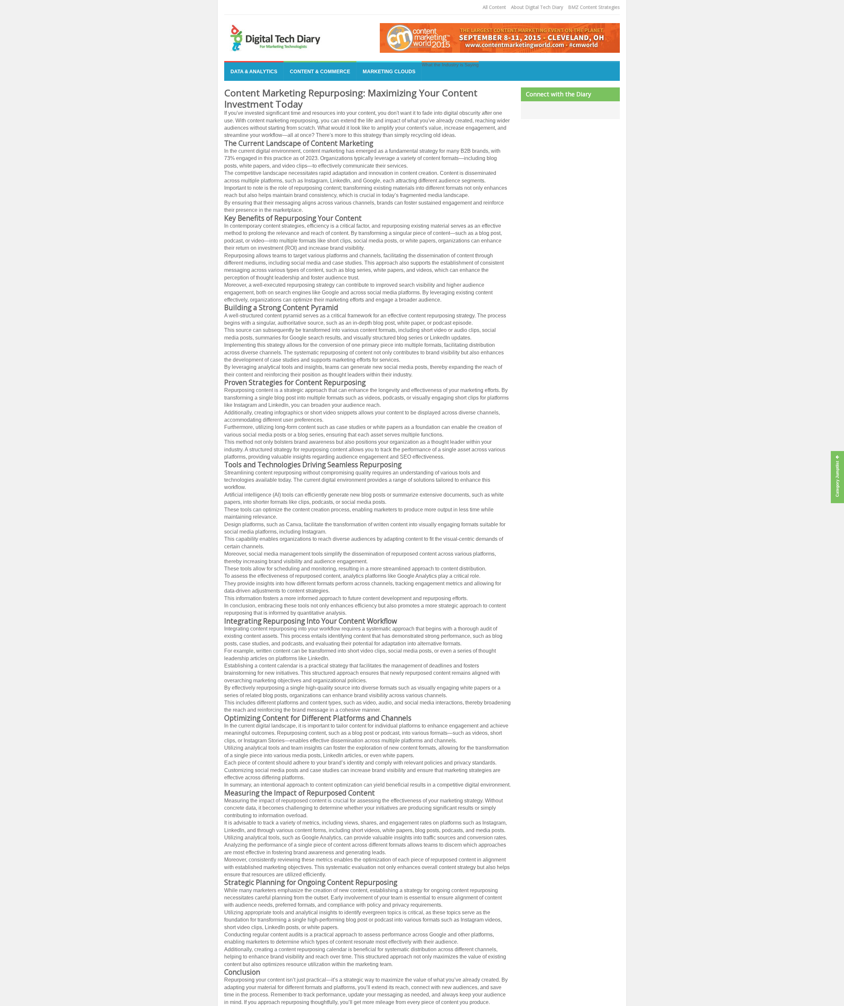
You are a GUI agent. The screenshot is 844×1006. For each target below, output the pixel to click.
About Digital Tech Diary (537, 7)
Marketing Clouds (389, 71)
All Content (494, 7)
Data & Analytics (253, 71)
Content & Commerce (320, 71)
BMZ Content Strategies (594, 7)
